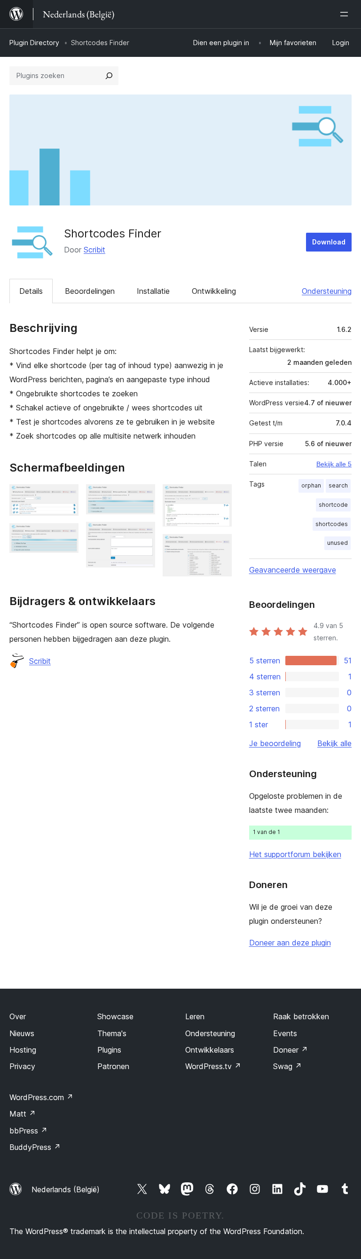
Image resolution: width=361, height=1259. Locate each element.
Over (17, 1016)
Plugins (109, 1049)
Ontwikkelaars (209, 1049)
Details (31, 291)
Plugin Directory (34, 43)
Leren (194, 1016)
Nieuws (21, 1033)
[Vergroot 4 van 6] (142, 534)
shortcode (333, 504)
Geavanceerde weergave (292, 569)
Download (328, 242)
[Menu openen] (346, 14)
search (338, 485)
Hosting (22, 1049)
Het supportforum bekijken (295, 854)
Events (285, 1033)
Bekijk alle (334, 743)
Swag (287, 1066)
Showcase (115, 1016)
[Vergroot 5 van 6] (219, 497)
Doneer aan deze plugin (290, 942)
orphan (311, 485)
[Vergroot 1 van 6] (66, 497)
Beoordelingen (90, 291)
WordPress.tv (213, 1066)
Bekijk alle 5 (334, 464)
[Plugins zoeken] (109, 75)
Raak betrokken (301, 1016)
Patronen (113, 1066)
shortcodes (331, 523)
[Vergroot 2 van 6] (66, 536)
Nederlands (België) (65, 1189)
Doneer (290, 1049)
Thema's (111, 1033)
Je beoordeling (275, 743)
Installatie (153, 291)
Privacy (22, 1066)
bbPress (28, 1130)
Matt (22, 1113)
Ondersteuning (327, 291)
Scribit (94, 249)
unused (337, 542)
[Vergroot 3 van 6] (142, 497)
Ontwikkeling (214, 291)
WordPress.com (41, 1097)
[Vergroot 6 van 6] (219, 546)
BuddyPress (35, 1147)
